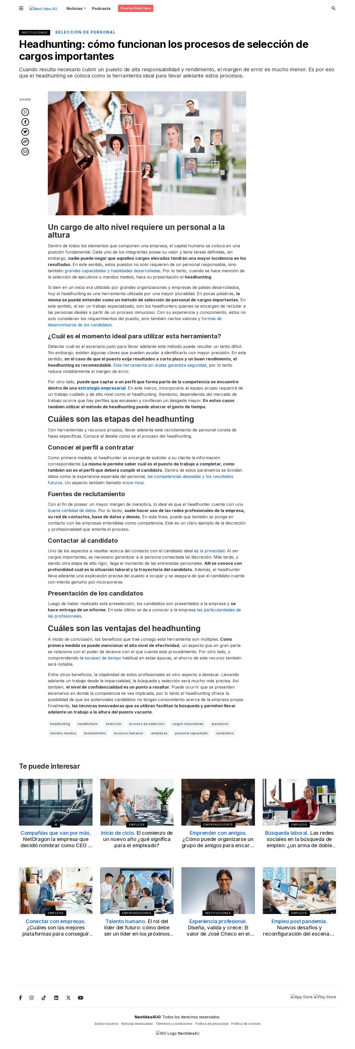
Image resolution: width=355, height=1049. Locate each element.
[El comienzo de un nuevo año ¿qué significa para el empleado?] (137, 802)
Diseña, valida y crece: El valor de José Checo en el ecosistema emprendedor (218, 930)
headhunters (88, 724)
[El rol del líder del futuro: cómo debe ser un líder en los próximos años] (137, 890)
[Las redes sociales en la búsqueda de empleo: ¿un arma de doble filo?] (299, 802)
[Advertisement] (299, 169)
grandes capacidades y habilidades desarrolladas (112, 270)
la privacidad (212, 550)
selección (114, 724)
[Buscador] (333, 8)
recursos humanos (128, 733)
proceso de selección (147, 724)
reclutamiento (95, 733)
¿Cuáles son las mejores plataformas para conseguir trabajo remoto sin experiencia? (55, 933)
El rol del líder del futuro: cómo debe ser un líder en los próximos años (137, 930)
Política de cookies (246, 1024)
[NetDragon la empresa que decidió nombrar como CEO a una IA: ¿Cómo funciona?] (56, 802)
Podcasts (101, 8)
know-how (132, 482)
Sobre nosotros (107, 1024)
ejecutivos (220, 724)
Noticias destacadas (137, 1024)
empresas (159, 733)
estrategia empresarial (102, 388)
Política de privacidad (211, 1024)
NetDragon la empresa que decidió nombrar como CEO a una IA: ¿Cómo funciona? (56, 842)
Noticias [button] (75, 8)
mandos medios (63, 733)
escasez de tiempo (103, 658)
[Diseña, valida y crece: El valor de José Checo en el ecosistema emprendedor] (218, 890)
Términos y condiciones (174, 1024)
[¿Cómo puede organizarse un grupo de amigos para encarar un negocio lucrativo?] (218, 802)
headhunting (60, 724)
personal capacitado (191, 733)
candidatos (225, 733)
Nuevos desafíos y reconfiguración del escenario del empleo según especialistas (299, 933)
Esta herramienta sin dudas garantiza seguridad (159, 365)
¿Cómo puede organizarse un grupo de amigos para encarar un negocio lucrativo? (218, 842)
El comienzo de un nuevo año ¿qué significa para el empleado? (137, 839)
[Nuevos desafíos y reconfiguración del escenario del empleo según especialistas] (299, 890)
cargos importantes (187, 724)
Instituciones (35, 32)
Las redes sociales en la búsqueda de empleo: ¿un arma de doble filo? (299, 842)
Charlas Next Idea (135, 8)
